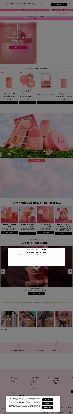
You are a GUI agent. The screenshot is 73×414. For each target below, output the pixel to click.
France (52, 254)
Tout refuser (48, 403)
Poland (44, 260)
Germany (20, 254)
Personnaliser (47, 407)
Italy (28, 260)
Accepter (47, 399)
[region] (33, 404)
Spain (36, 254)
